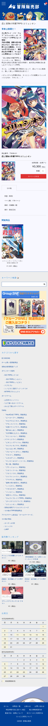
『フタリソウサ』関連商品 (14, 473)
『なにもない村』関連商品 (14, 448)
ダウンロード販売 (8, 371)
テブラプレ (8, 385)
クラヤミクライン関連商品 (14, 439)
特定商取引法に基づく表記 (15, 709)
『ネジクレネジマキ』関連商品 (15, 445)
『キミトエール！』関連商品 (15, 436)
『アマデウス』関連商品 (13, 479)
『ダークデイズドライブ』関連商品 (17, 501)
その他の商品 (6, 519)
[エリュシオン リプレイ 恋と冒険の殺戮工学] (12, 241)
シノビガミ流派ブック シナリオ (16, 388)
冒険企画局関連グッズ (10, 366)
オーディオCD (9, 523)
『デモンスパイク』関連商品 (15, 424)
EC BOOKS (6, 358)
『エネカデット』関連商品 (14, 458)
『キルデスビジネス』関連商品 (15, 421)
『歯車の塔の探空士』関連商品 (15, 482)
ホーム (6, 706)
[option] (24, 117)
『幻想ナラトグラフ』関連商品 (15, 427)
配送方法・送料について (14, 713)
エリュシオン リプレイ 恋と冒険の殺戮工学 (12, 262)
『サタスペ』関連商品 (12, 455)
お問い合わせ (39, 706)
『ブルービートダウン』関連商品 (16, 452)
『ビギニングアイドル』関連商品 (16, 442)
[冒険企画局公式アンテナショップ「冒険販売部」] (24, 7)
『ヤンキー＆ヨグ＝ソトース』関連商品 (19, 461)
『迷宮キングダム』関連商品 (15, 495)
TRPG (4, 410)
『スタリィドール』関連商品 (15, 470)
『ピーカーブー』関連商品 (14, 417)
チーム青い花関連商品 (10, 362)
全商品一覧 (16, 706)
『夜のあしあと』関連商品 (14, 430)
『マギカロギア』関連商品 (14, 489)
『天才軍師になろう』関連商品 (15, 433)
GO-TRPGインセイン (14, 379)
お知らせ (27, 706)
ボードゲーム (6, 396)
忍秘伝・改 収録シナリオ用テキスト (12, 580)
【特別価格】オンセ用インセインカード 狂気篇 (35, 558)
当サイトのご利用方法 (35, 713)
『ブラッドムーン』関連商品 (15, 467)
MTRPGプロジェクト (12, 391)
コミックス (8, 526)
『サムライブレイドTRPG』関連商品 (18, 498)
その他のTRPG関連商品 (13, 510)
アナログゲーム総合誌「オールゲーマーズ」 (18, 515)
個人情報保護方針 (35, 709)
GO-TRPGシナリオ (11, 375)
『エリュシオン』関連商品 (14, 504)
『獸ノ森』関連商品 (11, 464)
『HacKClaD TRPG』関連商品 (15, 414)
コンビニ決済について (24, 716)
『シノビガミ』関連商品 (13, 486)
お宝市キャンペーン (11, 400)
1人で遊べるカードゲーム (13, 403)
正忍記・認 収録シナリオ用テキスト (35, 580)
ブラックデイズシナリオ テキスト (12, 602)
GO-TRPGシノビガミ (14, 382)
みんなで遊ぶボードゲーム (14, 406)
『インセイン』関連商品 (13, 492)
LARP (6, 529)
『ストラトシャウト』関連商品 (15, 476)
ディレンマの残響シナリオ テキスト (12, 556)
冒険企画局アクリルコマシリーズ (16, 507)
